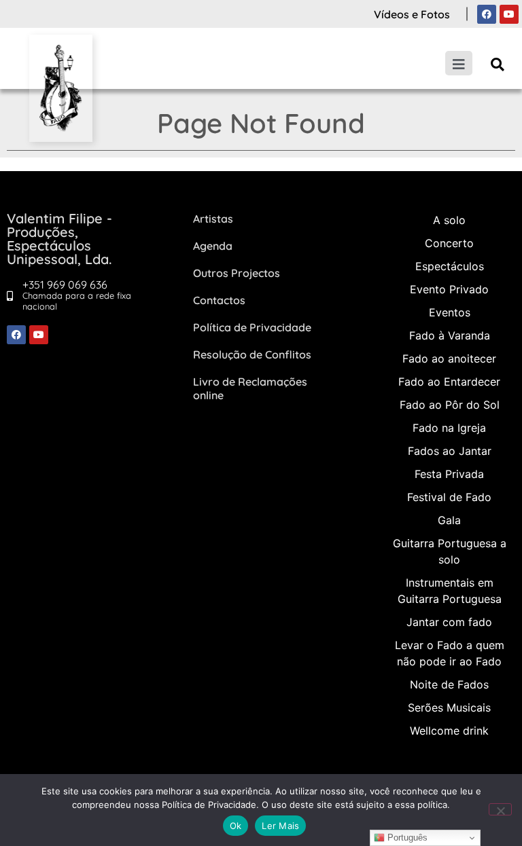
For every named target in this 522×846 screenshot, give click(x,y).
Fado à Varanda (449, 335)
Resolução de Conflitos (252, 354)
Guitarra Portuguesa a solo (449, 551)
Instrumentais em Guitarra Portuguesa (450, 591)
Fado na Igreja (449, 428)
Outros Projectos (236, 273)
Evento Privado (449, 289)
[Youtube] (509, 14)
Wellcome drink (449, 730)
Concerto (449, 243)
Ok (236, 825)
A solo (449, 220)
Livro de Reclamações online (250, 388)
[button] (497, 64)
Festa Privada (449, 474)
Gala (449, 520)
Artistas (213, 218)
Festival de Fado (449, 497)
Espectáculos (449, 266)
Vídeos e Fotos (412, 14)
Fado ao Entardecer (449, 381)
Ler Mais (280, 825)
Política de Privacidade (252, 327)
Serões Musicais (449, 707)
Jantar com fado (449, 622)
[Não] (500, 809)
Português (406, 837)
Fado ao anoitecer (449, 358)
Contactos (219, 300)
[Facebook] (486, 14)
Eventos (449, 312)
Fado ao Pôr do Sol (450, 404)
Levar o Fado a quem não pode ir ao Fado (449, 653)
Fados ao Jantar (449, 451)
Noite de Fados (449, 684)
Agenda (212, 246)
